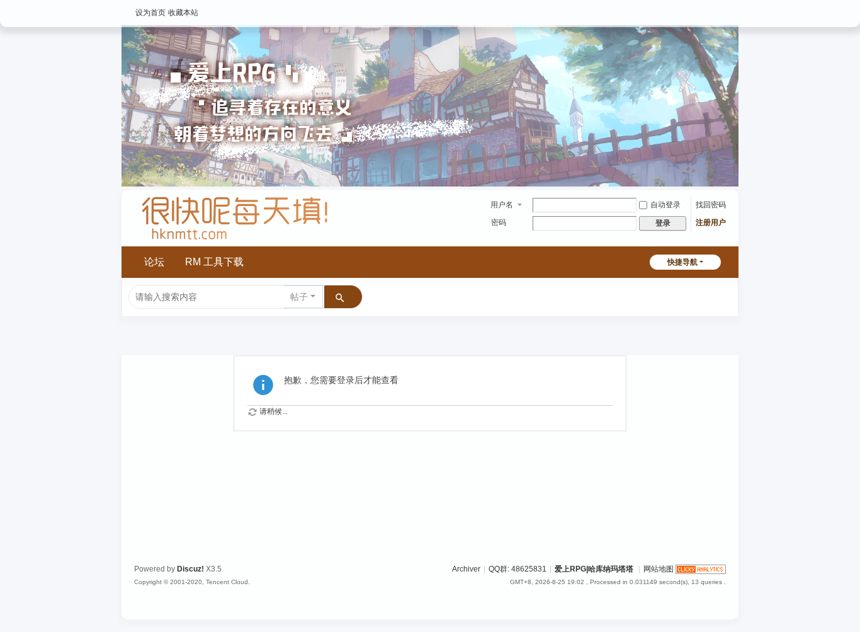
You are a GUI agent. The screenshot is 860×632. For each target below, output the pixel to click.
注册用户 (711, 222)
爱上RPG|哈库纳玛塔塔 (594, 569)
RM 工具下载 (214, 261)
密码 (498, 222)
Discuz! (190, 569)
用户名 (501, 204)
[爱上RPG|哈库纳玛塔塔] (235, 240)
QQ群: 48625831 (517, 569)
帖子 (299, 297)
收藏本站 (183, 12)
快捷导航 (682, 262)
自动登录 (665, 204)
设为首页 (150, 12)
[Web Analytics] (701, 569)
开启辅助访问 (723, 8)
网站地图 (658, 569)
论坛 (154, 261)
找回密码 (711, 204)
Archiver (466, 569)
